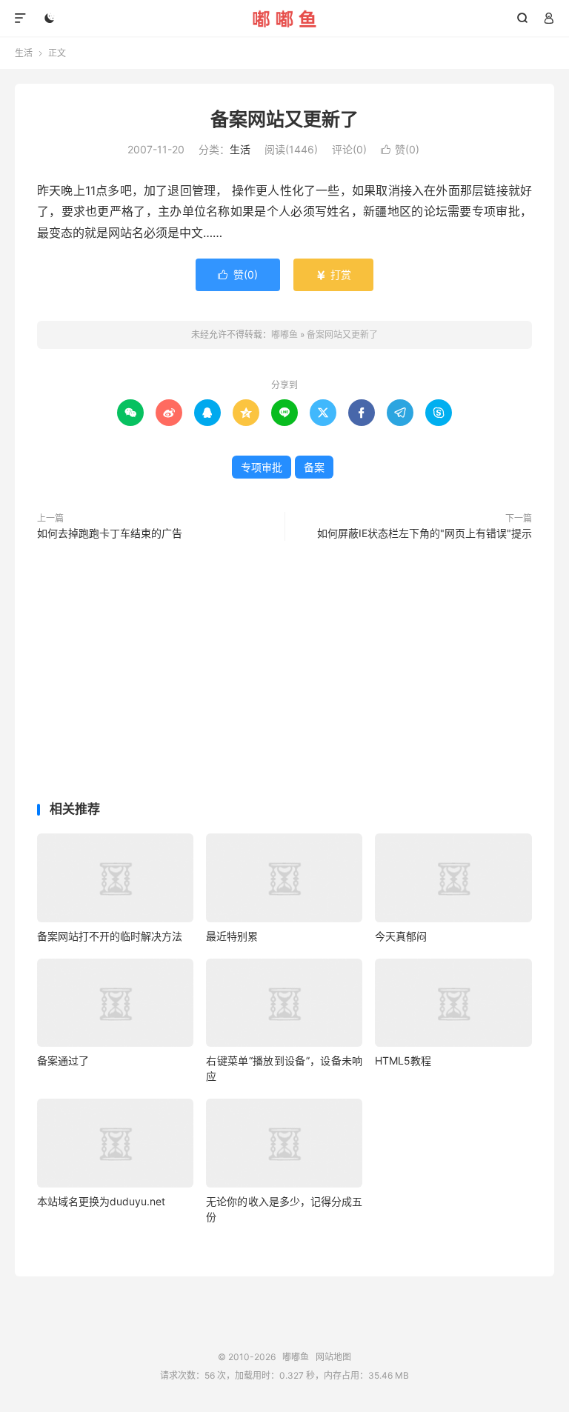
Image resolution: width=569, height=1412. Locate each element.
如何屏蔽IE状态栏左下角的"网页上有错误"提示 (424, 533)
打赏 (333, 274)
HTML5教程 (403, 1060)
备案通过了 (63, 1060)
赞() (400, 149)
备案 (314, 467)
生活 (24, 53)
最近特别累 (232, 936)
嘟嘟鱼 (285, 18)
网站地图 (333, 1356)
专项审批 (261, 467)
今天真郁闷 (401, 936)
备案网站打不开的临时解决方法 (109, 936)
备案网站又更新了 (284, 119)
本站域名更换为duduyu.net (101, 1201)
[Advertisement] (284, 674)
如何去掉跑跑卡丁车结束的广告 (109, 533)
